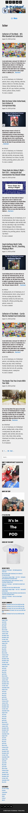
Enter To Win (5, 436)
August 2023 (4, 689)
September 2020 (5, 757)
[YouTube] (17, 2)
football (10, 299)
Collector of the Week (12, 84)
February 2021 (5, 747)
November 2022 (5, 707)
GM (16, 299)
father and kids (17, 436)
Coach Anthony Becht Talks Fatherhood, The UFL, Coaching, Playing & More (13, 246)
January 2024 (5, 680)
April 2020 (4, 766)
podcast (9, 90)
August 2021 (4, 735)
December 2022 (5, 705)
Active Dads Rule (8, 218)
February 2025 (5, 655)
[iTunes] (20, 2)
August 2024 (4, 666)
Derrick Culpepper (6, 227)
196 (8, 451)
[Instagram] (13, 2)
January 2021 (5, 749)
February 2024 (5, 678)
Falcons (4, 86)
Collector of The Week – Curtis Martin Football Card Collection (13, 315)
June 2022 (4, 716)
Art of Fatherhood (8, 79)
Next (12, 451)
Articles (6, 77)
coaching (9, 296)
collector (4, 84)
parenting (21, 88)
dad (20, 84)
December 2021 (5, 728)
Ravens (13, 90)
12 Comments (7, 443)
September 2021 (5, 734)
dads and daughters (10, 222)
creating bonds (6, 431)
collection (22, 81)
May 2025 (4, 649)
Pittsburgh (5, 370)
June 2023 (4, 693)
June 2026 (4, 624)
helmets (4, 88)
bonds (12, 429)
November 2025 (5, 637)
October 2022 (5, 709)
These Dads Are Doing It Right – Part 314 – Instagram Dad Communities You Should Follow (14, 172)
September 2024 (5, 664)
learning (4, 301)
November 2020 (5, 753)
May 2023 (4, 695)
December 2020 (5, 751)
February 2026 (5, 631)
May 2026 (4, 626)
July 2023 (4, 691)
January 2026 (5, 633)
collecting (16, 81)
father (8, 86)
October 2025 (5, 639)
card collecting (11, 361)
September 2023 (5, 687)
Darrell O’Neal (20, 225)
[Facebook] (7, 2)
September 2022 (5, 710)
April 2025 (4, 651)
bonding (9, 429)
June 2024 (4, 670)
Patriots (4, 90)
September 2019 (5, 780)
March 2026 (4, 629)
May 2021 (4, 741)
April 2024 (4, 674)
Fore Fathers (15, 157)
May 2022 (4, 718)
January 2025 (5, 656)
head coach (20, 299)
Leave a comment (8, 93)
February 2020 (5, 770)
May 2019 (4, 782)
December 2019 (5, 774)
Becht (14, 294)
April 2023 (4, 697)
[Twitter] (10, 2)
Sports (3, 800)
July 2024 (4, 668)
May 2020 (4, 764)
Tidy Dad (23, 231)
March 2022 (4, 722)
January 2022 (5, 726)
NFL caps (11, 88)
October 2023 (5, 685)
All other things (5, 788)
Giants (20, 86)
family (21, 155)
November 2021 (5, 730)
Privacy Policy (21, 810)
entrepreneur (16, 155)
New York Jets (10, 368)
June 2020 (4, 762)
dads (22, 84)
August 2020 (4, 759)
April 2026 (4, 628)
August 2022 (4, 712)
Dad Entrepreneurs (18, 153)
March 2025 (4, 653)
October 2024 (5, 662)
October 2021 (5, 732)
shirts (22, 160)
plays (21, 301)
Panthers (16, 88)
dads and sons (19, 434)
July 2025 (4, 645)
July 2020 (4, 761)
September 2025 (5, 641)
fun (17, 86)
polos (18, 160)
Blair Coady (16, 220)
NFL (8, 88)
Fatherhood (7, 215)
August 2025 (4, 643)
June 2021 (4, 739)
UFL (12, 303)
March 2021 (4, 745)
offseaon (11, 301)
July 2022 (4, 714)
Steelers (18, 90)
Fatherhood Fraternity (7, 229)
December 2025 (5, 635)
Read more (18, 72)
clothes (21, 429)
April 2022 (4, 720)
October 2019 (5, 778)
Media (3, 796)
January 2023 (5, 703)
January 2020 (5, 772)
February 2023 (5, 701)
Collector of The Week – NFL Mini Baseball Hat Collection (12, 35)
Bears (8, 81)
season (9, 303)
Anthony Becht (7, 292)
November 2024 (5, 660)
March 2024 (4, 676)
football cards (10, 366)
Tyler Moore (5, 234)
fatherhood (13, 86)
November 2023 (5, 683)
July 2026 (4, 622)
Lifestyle (4, 794)
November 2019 (5, 776)
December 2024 (5, 658)
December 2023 (5, 682)
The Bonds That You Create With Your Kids (14, 382)
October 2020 (5, 755)
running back (16, 370)
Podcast (6, 148)
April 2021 (4, 743)
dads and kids (8, 155)
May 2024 (4, 672)
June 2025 (4, 647)
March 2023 (4, 699)
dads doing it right (12, 225)
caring (12, 81)
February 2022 (5, 724)
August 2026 (4, 620)
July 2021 (4, 737)
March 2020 (4, 768)
